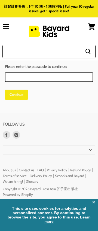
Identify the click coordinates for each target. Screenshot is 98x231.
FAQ (40, 170)
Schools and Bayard (69, 176)
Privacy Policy (57, 170)
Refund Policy (80, 170)
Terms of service (15, 176)
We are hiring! (13, 181)
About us (9, 170)
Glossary (32, 181)
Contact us (26, 170)
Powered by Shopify (18, 194)
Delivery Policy (41, 176)
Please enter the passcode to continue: (36, 66)
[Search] (88, 51)
